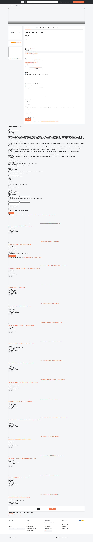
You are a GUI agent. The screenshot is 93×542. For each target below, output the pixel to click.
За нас (10, 522)
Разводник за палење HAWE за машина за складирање (20, 401)
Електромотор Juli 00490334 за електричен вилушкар (19, 306)
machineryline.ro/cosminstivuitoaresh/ (31, 62)
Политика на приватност (30, 524)
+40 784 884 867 (37, 59)
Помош (10, 524)
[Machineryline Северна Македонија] (14, 2)
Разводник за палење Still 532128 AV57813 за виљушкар (20, 225)
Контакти (10, 526)
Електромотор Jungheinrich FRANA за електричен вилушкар (21, 343)
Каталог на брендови (30, 530)
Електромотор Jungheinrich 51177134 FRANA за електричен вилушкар (23, 382)
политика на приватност (45, 121)
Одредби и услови (29, 522)
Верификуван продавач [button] (29, 47)
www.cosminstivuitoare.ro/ (29, 63)
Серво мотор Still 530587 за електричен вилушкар (18, 477)
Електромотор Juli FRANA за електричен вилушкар (19, 497)
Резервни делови (11, 513)
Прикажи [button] (32, 59)
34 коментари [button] (18, 42)
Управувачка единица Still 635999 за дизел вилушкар (19, 244)
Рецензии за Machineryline (31, 528)
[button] (31, 55)
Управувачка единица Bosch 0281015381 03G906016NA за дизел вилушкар (24, 268)
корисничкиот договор (54, 121)
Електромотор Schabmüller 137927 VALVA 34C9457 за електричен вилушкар (24, 419)
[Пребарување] (27, 2)
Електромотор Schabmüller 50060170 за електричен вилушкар (21, 362)
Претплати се (12, 256)
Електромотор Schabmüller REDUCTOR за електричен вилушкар (22, 458)
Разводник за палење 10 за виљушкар (16, 287)
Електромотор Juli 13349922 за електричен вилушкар (19, 439)
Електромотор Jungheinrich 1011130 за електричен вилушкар (21, 325)
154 (46, 508)
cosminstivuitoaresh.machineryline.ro (31, 53)
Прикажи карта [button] (44, 82)
